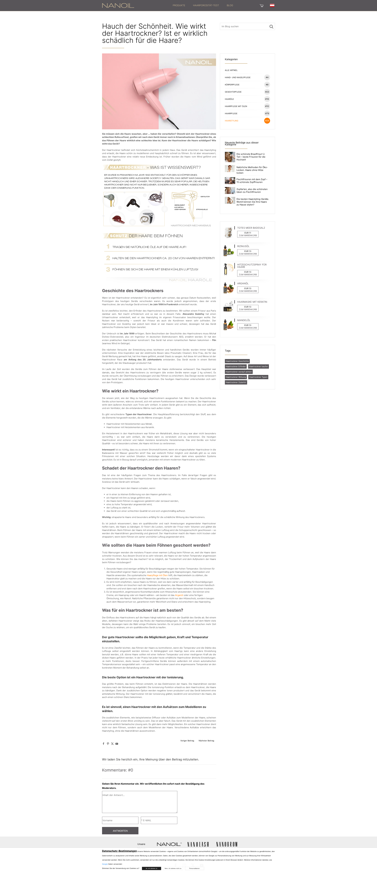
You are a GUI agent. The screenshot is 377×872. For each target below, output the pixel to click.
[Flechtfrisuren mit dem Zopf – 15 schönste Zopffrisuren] (230, 180)
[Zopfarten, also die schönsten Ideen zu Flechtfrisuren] (230, 190)
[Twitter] (112, 743)
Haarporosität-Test (206, 5)
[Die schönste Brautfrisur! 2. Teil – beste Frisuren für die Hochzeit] (230, 156)
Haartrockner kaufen (258, 366)
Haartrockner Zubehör (236, 382)
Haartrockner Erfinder (236, 366)
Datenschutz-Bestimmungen (119, 850)
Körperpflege (246, 84)
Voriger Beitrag (187, 740)
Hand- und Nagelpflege (246, 77)
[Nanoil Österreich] (118, 5)
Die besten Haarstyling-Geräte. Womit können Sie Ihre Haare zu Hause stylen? (253, 202)
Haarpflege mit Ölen (157, 575)
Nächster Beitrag (206, 740)
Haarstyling (247, 120)
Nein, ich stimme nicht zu (173, 868)
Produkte (179, 5)
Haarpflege (247, 113)
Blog (230, 5)
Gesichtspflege (247, 91)
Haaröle (247, 99)
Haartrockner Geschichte (237, 361)
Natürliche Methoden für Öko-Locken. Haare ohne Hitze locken (252, 170)
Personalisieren (194, 868)
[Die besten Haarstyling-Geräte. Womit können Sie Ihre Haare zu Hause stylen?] (230, 200)
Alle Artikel (231, 70)
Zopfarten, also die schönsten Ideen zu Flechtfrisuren (252, 190)
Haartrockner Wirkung (236, 377)
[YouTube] (116, 743)
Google (105, 864)
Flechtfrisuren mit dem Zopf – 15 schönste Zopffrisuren (252, 180)
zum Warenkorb (248, 235)
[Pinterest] (107, 743)
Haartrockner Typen (258, 377)
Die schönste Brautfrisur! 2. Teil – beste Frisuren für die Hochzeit (251, 157)
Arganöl (179, 595)
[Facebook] (103, 743)
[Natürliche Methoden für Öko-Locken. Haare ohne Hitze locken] (230, 168)
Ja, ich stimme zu (151, 868)
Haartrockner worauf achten (239, 372)
